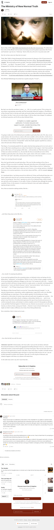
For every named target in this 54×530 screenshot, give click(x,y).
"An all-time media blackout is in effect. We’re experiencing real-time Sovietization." (31, 75)
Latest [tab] (6, 464)
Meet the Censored (35, 48)
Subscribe (44, 2)
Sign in (50, 2)
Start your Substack (23, 523)
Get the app (34, 523)
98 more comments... (5, 457)
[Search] (51, 464)
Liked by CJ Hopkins (8, 433)
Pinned (6, 417)
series (41, 48)
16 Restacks (18, 384)
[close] (40, 480)
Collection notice (36, 520)
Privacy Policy (37, 503)
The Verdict (4, 468)
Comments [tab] (4, 399)
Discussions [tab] (12, 464)
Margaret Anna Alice (8, 431)
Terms (29, 520)
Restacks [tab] (10, 399)
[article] (27, 471)
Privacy (25, 520)
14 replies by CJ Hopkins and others (12, 450)
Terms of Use (33, 501)
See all (4, 496)
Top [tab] (3, 464)
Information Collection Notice (26, 503)
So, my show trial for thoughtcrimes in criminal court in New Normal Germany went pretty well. (23, 470)
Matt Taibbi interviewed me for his (21, 48)
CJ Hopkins (6, 9)
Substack (20, 527)
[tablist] (7, 399)
